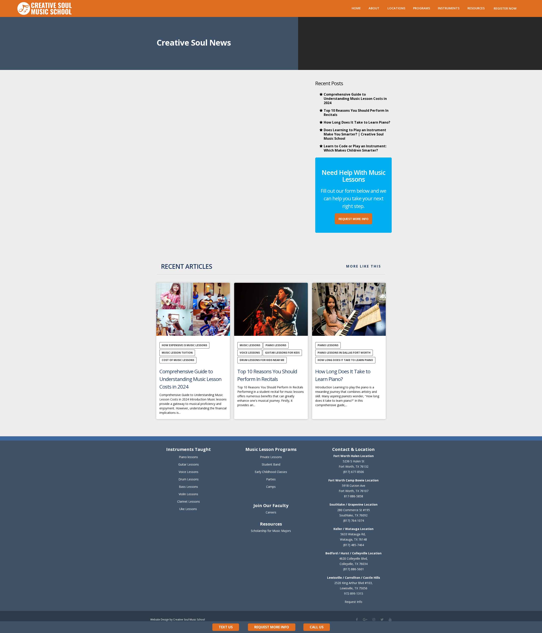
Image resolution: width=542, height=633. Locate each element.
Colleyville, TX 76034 (354, 564)
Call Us (317, 627)
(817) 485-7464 (353, 545)
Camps (271, 487)
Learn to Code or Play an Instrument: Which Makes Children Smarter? (355, 148)
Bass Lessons (188, 487)
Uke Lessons (188, 509)
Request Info (353, 602)
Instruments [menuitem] (448, 8)
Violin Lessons (188, 494)
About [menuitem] (374, 8)
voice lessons (250, 352)
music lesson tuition (177, 352)
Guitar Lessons (188, 464)
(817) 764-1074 (353, 521)
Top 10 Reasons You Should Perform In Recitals (356, 112)
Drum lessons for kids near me (262, 360)
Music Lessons (250, 345)
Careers (271, 512)
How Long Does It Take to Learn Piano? (357, 122)
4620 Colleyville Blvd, (353, 558)
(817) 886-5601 (353, 569)
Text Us (226, 627)
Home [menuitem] (356, 8)
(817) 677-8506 (353, 472)
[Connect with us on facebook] (357, 619)
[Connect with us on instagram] (373, 619)
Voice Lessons (188, 472)
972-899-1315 (353, 593)
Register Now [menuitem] (505, 8)
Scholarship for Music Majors (271, 531)
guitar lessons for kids (282, 352)
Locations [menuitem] (396, 8)
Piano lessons (188, 457)
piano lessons (275, 345)
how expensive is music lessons (184, 345)
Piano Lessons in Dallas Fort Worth (344, 352)
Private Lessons (271, 457)
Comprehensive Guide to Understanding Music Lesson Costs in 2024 (355, 98)
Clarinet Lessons (188, 501)
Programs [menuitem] (421, 8)
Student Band (271, 464)
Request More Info (271, 627)
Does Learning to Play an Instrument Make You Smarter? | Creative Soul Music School (355, 134)
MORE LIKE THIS (363, 266)
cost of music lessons (178, 360)
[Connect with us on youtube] (390, 619)
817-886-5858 (353, 496)
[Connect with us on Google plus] (365, 619)
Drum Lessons (188, 479)
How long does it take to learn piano (345, 360)
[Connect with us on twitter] (382, 619)
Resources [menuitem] (476, 8)
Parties (271, 479)
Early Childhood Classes (271, 472)
